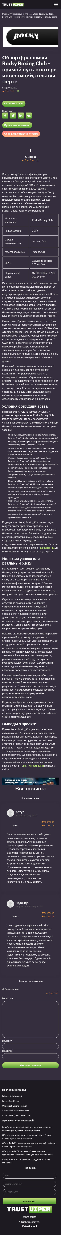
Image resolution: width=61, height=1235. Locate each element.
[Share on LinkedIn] (21, 115)
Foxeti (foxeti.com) (10, 1101)
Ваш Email (7, 1050)
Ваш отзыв (7, 998)
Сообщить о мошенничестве (21, 133)
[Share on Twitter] (13, 115)
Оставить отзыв (13, 103)
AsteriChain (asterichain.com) (15, 1110)
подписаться (29, 1201)
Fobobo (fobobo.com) (12, 1096)
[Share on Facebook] (6, 115)
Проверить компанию (17, 125)
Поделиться (7, 111)
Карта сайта (29, 1216)
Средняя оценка (9, 88)
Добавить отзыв (10, 989)
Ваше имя (7, 1040)
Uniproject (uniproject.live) (14, 1105)
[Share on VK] (29, 115)
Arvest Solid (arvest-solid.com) (16, 1115)
